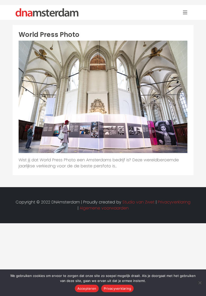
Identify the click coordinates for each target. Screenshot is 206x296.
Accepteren (86, 288)
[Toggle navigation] (185, 12)
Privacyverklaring (117, 288)
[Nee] (199, 282)
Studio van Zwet (138, 202)
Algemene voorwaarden (104, 208)
